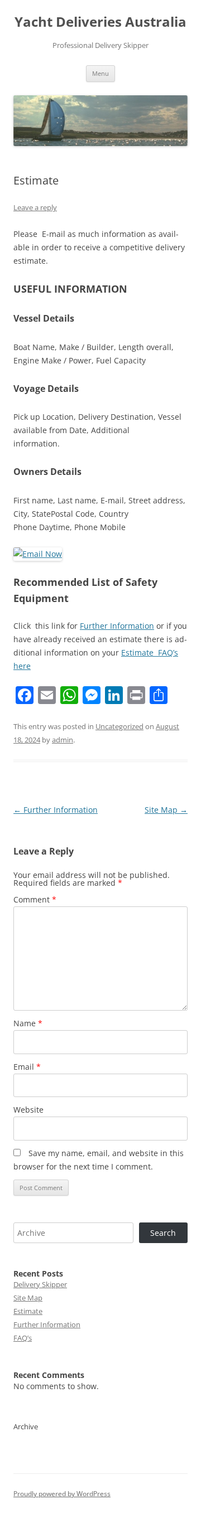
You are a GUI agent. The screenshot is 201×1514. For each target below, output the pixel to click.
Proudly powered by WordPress (62, 1493)
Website (28, 1109)
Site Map (166, 809)
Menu (100, 73)
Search (163, 1232)
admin (62, 740)
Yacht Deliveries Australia (100, 22)
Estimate (27, 1311)
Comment (34, 899)
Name (27, 1023)
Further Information (117, 625)
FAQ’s (22, 1338)
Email (27, 1066)
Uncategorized (119, 726)
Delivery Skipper (40, 1284)
